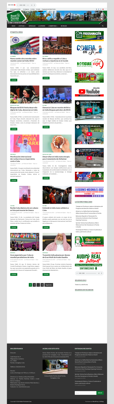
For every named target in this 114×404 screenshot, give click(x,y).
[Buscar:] (89, 393)
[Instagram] (101, 9)
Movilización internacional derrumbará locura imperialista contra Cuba (22, 159)
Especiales (32, 26)
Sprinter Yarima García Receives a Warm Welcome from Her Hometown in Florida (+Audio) (87, 225)
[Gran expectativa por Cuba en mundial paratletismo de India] (24, 242)
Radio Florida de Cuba (25, 401)
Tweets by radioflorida (81, 284)
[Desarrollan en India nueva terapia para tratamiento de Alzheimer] (57, 144)
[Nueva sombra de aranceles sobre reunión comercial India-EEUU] (24, 46)
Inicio (13, 26)
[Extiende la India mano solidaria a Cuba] (57, 195)
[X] (97, 9)
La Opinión (41, 26)
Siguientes (49, 285)
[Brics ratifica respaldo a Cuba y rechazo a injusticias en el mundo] (57, 46)
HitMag (101, 401)
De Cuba (45, 105)
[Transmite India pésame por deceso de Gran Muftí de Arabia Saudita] (57, 242)
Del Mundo (45, 56)
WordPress (95, 401)
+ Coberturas (52, 26)
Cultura (12, 205)
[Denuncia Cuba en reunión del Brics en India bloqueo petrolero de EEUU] (57, 95)
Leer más (13, 80)
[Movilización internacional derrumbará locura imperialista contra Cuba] (24, 144)
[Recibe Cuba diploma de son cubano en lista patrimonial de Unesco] (24, 195)
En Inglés (64, 26)
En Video (33, 9)
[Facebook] (98, 9)
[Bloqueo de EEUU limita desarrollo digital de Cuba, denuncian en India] (24, 95)
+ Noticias (21, 26)
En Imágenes (26, 9)
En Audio (38, 9)
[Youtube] (103, 9)
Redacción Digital (26, 63)
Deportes (12, 252)
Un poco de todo (14, 105)
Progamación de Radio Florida (48, 9)
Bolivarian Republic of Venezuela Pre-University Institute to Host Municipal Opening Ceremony (87, 218)
